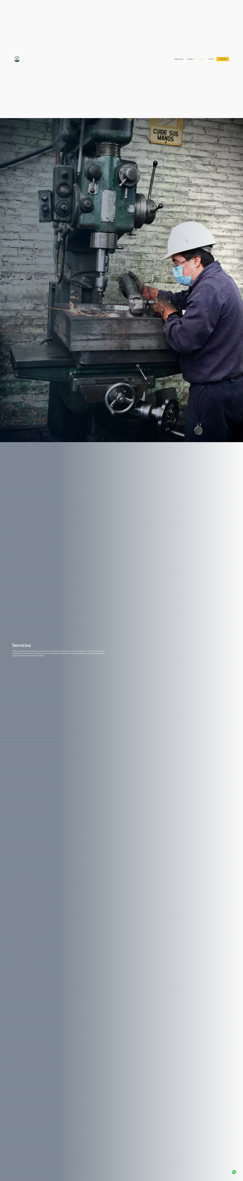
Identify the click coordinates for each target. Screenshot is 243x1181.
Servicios (201, 59)
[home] (19, 59)
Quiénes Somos (178, 59)
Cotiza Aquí (222, 59)
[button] (191, 59)
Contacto (211, 59)
